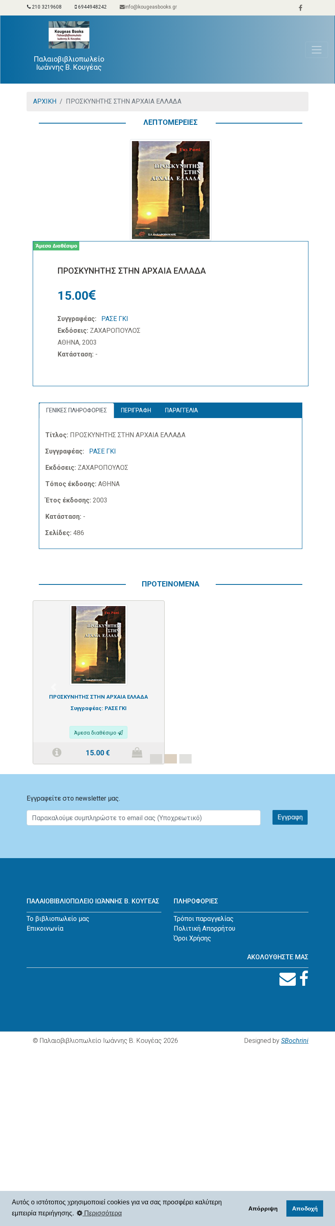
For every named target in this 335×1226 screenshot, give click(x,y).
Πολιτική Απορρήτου (204, 928)
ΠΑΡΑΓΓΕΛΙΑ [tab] (181, 410)
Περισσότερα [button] (102, 1213)
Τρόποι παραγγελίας (204, 919)
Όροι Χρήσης (192, 938)
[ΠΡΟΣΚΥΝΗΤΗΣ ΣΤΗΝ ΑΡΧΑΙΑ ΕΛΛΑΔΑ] (98, 644)
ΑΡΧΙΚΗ (44, 101)
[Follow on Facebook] (303, 979)
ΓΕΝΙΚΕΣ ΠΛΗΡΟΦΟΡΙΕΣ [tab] (76, 410)
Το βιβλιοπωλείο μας (58, 919)
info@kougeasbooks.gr (151, 7)
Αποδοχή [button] (305, 1208)
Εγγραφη (290, 817)
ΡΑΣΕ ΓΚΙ (114, 319)
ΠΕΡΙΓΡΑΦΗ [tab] (136, 410)
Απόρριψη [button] (263, 1208)
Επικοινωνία (45, 928)
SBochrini (294, 1041)
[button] (53, 687)
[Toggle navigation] (316, 50)
